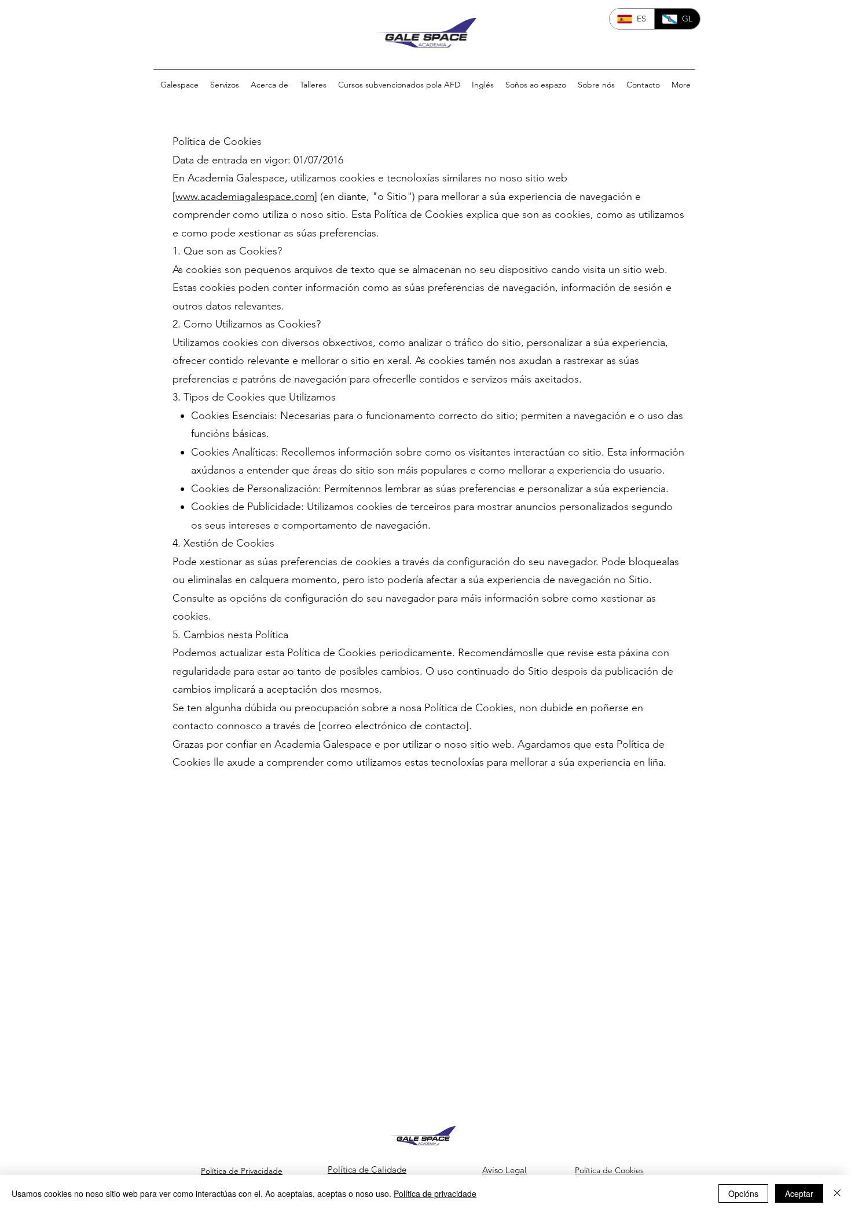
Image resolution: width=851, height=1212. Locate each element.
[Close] (837, 1193)
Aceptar (799, 1193)
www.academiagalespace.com (244, 196)
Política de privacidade (435, 1193)
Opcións (743, 1193)
